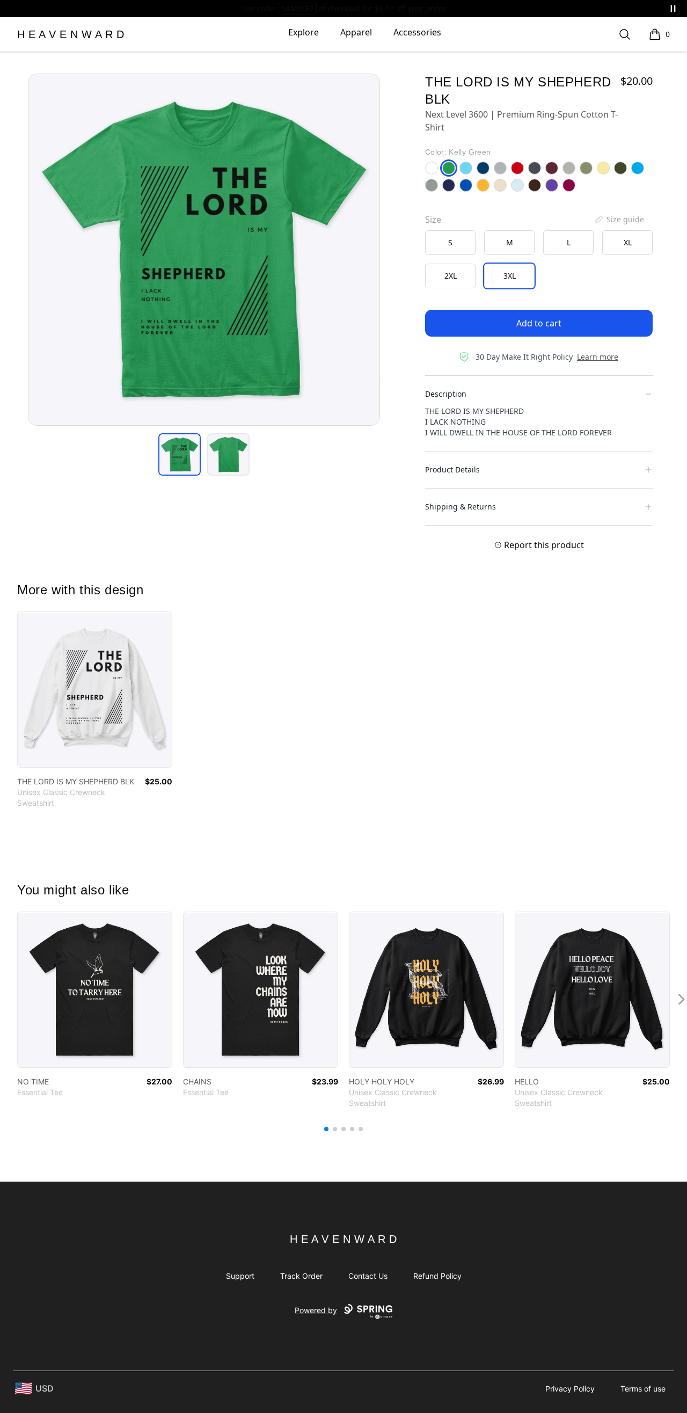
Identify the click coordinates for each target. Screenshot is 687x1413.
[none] (619, 219)
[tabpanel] (204, 250)
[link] (95, 689)
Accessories (417, 32)
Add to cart (538, 323)
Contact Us (368, 1275)
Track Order (301, 1275)
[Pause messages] (673, 8)
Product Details (452, 469)
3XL (509, 276)
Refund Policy (437, 1275)
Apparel (356, 32)
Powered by (316, 1310)
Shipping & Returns (460, 506)
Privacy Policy (570, 1388)
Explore (303, 32)
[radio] (450, 242)
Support (240, 1275)
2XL (450, 276)
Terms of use (643, 1388)
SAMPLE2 (297, 8)
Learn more (597, 357)
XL (628, 242)
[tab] (179, 454)
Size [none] (433, 219)
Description (445, 394)
